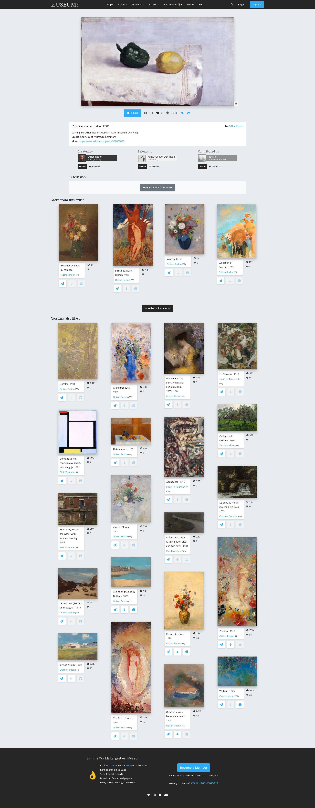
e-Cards (152, 4)
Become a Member (193, 767)
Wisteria (223, 691)
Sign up (256, 4)
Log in (241, 4)
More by (157, 308)
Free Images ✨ (171, 4)
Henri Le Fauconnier (177, 486)
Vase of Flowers (121, 527)
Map (109, 4)
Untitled (64, 383)
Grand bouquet (121, 387)
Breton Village (67, 664)
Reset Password (209, 782)
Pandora (224, 631)
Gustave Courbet (228, 516)
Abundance (172, 481)
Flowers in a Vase (175, 634)
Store (190, 4)
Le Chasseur (225, 374)
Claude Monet (227, 696)
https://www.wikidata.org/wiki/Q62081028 (101, 141)
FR (77, 275)
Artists (121, 4)
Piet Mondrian (67, 472)
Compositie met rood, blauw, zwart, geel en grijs (70, 463)
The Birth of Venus (123, 718)
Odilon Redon (236, 126)
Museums (137, 4)
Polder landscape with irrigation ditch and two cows (176, 541)
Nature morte (120, 449)
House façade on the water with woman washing (69, 534)
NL (77, 472)
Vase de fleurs (174, 259)
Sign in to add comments (157, 187)
